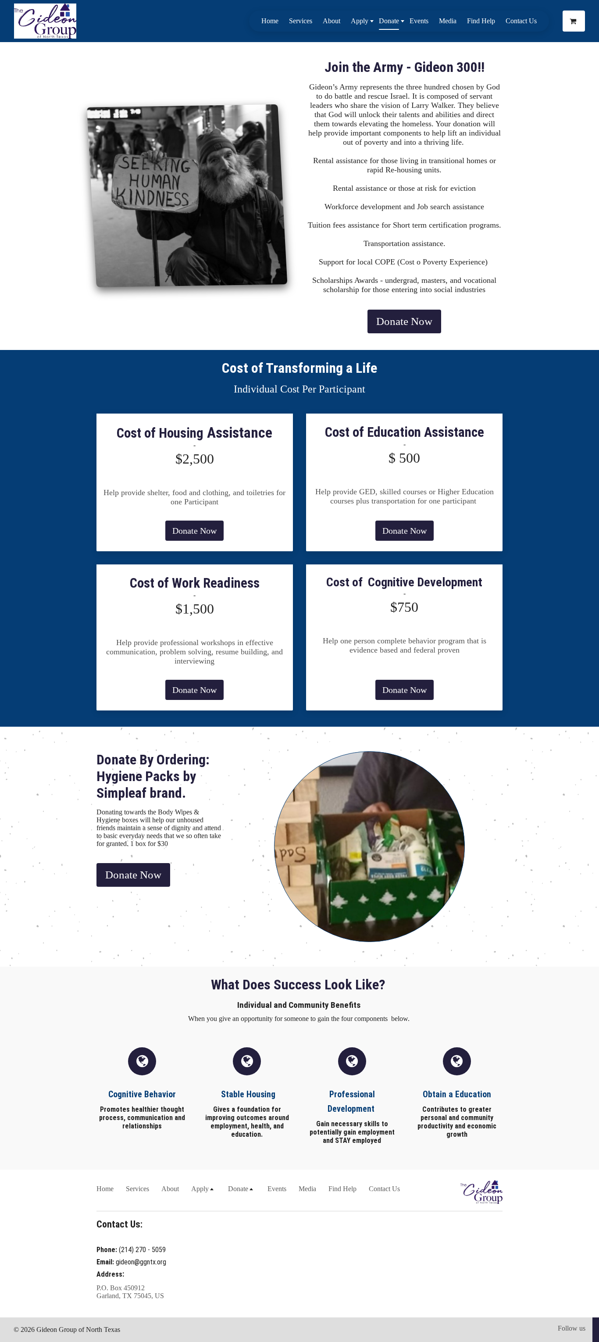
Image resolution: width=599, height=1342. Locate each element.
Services (300, 21)
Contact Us (521, 21)
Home (269, 21)
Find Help (481, 21)
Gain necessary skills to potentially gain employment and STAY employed (352, 1132)
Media (447, 21)
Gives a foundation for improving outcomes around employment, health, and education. (247, 1122)
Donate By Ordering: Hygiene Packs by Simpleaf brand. (154, 776)
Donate (389, 21)
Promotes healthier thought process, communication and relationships (142, 1117)
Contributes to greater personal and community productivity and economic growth (456, 1122)
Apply (359, 21)
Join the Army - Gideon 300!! (404, 67)
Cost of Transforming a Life (299, 368)
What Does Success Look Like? (300, 984)
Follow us (571, 1328)
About (331, 21)
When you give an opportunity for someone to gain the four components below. (299, 1018)
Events (419, 21)
